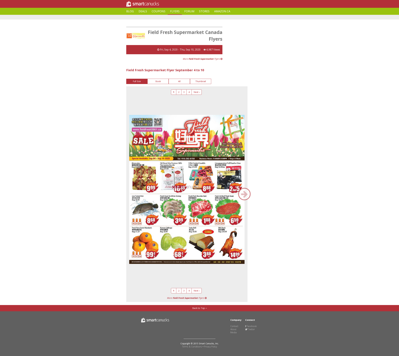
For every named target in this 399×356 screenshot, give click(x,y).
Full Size (137, 81)
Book (158, 81)
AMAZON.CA (222, 11)
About (233, 329)
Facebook (251, 326)
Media (233, 332)
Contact (234, 326)
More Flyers (202, 58)
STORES (204, 11)
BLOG (130, 11)
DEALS (143, 11)
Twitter (251, 329)
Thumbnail (200, 81)
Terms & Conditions (192, 346)
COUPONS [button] (158, 11)
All (179, 81)
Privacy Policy (210, 346)
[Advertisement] (183, 17)
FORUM (189, 11)
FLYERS (175, 11)
